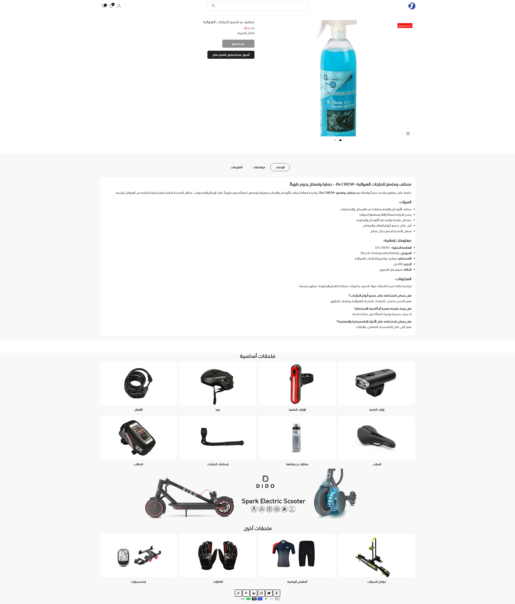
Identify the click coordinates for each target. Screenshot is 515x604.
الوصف (280, 167)
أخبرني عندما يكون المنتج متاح (230, 54)
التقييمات (236, 167)
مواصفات (259, 167)
